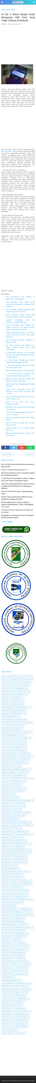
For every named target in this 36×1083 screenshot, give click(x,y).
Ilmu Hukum (18, 791)
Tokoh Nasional (7, 1011)
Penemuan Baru (25, 899)
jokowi (4, 819)
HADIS (23, 772)
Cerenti (26, 732)
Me (13, 865)
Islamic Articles (17, 816)
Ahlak (4, 679)
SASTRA (4, 930)
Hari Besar (19, 775)
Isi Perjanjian (6, 812)
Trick (26, 1011)
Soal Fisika (17, 955)
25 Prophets (15, 676)
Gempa (4, 772)
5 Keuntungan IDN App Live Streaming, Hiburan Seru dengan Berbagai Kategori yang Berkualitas (20, 355)
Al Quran (25, 682)
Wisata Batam (6, 1027)
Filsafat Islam (6, 763)
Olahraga (5, 884)
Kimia (16, 828)
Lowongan (18, 847)
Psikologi (27, 915)
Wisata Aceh (6, 1021)
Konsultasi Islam (7, 840)
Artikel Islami (6, 695)
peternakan (17, 912)
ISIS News (18, 812)
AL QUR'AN (14, 682)
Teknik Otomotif (20, 986)
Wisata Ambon (19, 1021)
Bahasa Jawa (6, 710)
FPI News (17, 769)
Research (5, 924)
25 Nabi (4, 676)
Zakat (22, 1033)
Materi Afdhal (20, 856)
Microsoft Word (7, 875)
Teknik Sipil (24, 990)
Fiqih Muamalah (21, 763)
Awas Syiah (5, 701)
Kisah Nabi (5, 837)
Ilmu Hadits (5, 791)
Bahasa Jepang (19, 710)
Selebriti (20, 937)
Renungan (18, 921)
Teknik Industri (7, 977)
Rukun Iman (5, 927)
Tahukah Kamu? (21, 968)
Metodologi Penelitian (9, 872)
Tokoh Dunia (6, 1008)
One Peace (16, 884)
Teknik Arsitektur (18, 971)
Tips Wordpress (7, 1005)
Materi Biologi (6, 859)
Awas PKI (17, 698)
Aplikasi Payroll (21, 688)
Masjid (27, 853)
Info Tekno (17, 806)
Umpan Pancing (6, 1014)
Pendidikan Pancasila (8, 899)
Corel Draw (6, 741)
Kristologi (21, 840)
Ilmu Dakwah (15, 785)
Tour (19, 1011)
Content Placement (21, 738)
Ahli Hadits (14, 679)
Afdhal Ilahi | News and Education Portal (24, 1081)
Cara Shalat (6, 732)
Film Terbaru (13, 760)
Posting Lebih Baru (7, 454)
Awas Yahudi (18, 701)
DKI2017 (4, 744)
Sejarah (4, 934)
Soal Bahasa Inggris (16, 952)
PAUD (12, 893)
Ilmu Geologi (19, 788)
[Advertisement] (18, 44)
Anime (25, 685)
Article (14, 691)
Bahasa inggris (23, 707)
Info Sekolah (6, 806)
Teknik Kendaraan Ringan (10, 980)
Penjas (17, 903)
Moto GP (19, 878)
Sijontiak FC (20, 943)
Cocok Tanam (6, 738)
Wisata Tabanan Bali (8, 1030)
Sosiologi (5, 965)
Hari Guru (5, 778)
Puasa (4, 918)
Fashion (14, 757)
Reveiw (14, 924)
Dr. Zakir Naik (6, 747)
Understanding (21, 1014)
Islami (27, 812)
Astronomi (20, 695)
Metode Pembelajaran (9, 868)
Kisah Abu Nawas (7, 831)
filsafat (24, 760)
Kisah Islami (20, 831)
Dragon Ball (20, 747)
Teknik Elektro (20, 974)
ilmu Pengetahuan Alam (9, 797)
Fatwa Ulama (26, 757)
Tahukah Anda (6, 968)
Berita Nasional (7, 719)
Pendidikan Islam (19, 896)
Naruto (15, 881)
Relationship (6, 921)
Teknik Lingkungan (23, 983)
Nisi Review (25, 881)
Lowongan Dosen (7, 850)
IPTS (17, 809)
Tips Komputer (21, 999)
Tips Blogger (17, 996)
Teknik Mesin (6, 986)
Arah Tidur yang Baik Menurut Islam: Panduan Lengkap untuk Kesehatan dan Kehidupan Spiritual (18, 486)
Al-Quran (5, 685)
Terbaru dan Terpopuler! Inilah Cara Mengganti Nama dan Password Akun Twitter (20, 391)
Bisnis (28, 722)
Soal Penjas (22, 962)
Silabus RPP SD (6, 949)
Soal (3, 952)
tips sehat (5, 1002)
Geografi (13, 772)
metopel (24, 872)
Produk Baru (16, 915)
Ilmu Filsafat (6, 788)
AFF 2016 (27, 676)
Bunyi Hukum (6, 729)
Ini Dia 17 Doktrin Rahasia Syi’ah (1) (14, 470)
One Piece (27, 884)
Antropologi (6, 688)
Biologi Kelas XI (7, 722)
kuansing (5, 844)
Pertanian (5, 912)
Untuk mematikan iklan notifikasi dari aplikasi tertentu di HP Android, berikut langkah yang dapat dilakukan (20, 327)
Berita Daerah (17, 713)
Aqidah (4, 691)
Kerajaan (5, 825)
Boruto (19, 726)
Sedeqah (20, 930)
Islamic (4, 816)
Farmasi (4, 757)
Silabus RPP (23, 946)
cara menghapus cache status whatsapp (20, 371)
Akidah (4, 682)
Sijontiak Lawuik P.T (8, 946)
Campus (17, 729)
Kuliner (26, 844)
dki (23, 741)
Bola (10, 726)
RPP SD (24, 924)
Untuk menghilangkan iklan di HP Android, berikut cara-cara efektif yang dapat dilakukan (20, 335)
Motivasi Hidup (7, 878)
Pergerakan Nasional (9, 909)
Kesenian (27, 825)
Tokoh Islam (18, 1008)
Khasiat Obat (6, 828)
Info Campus (6, 803)
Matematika (6, 856)
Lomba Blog (6, 847)
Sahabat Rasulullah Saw (22, 927)
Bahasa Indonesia (7, 707)
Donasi (22, 744)
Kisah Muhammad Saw (23, 834)
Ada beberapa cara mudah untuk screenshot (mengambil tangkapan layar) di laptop (20, 304)
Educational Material (9, 754)
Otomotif (5, 887)
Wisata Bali (5, 1024)
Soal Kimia (18, 958)
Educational (20, 750)
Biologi (20, 719)
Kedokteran (23, 822)
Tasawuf (5, 971)
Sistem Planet (19, 949)
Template (5, 996)
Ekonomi (24, 754)
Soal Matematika (7, 962)
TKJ (17, 1005)
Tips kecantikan (7, 999)
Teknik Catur (6, 974)
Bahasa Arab (17, 704)
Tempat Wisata (19, 993)
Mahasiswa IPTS (23, 850)
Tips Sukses (18, 1002)
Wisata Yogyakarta (8, 1033)
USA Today (11, 1017)
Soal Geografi (6, 958)
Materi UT (5, 865)
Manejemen (16, 853)
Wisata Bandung (19, 1024)
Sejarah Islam (6, 937)
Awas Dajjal (6, 698)
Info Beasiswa (26, 800)
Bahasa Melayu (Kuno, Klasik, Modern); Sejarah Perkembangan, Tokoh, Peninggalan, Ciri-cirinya (17, 504)
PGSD (27, 912)
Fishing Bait (6, 766)
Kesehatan (16, 825)
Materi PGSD (6, 862)
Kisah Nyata (17, 837)
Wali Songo (22, 1017)
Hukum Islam (6, 781)
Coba (21, 735)
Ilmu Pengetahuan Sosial (10, 800)
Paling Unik (22, 890)
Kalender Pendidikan (8, 822)
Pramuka (5, 915)
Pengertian (5, 903)
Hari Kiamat (16, 778)
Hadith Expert (6, 775)
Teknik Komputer (7, 983)
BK (3, 726)
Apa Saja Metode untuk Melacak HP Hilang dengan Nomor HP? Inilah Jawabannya (20, 347)
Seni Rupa (17, 940)
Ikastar (4, 785)
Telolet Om (6, 993)
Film (3, 760)
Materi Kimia (20, 859)
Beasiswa (5, 713)
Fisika (16, 766)
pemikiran (22, 893)
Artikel (23, 691)
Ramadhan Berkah (16, 918)
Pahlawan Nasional (8, 890)
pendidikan (5, 896)
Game (26, 769)
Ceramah (17, 732)
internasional (6, 809)
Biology (19, 722)
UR (3, 1017)
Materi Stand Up (19, 862)
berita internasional (9, 716)
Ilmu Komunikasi (7, 794)
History (26, 778)
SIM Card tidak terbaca (9, 151)
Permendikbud (25, 909)
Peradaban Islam (7, 906)
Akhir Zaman (27, 679)
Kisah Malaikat (7, 834)
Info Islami (18, 803)
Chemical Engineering (9, 735)
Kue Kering (16, 844)
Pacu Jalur (17, 887)
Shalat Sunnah (7, 943)
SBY (12, 930)
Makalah (5, 853)
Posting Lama (29, 454)
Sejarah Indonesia (19, 934)
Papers (4, 893)
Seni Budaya (5, 940)
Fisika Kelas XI (6, 769)
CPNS (15, 741)
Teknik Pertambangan (9, 990)
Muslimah (5, 881)
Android (15, 685)
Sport (15, 965)
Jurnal (14, 819)
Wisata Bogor (20, 1027)
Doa (13, 744)
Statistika (25, 965)
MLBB (18, 875)
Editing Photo (6, 750)
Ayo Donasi (5, 704)
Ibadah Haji (18, 781)
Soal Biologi (6, 955)
